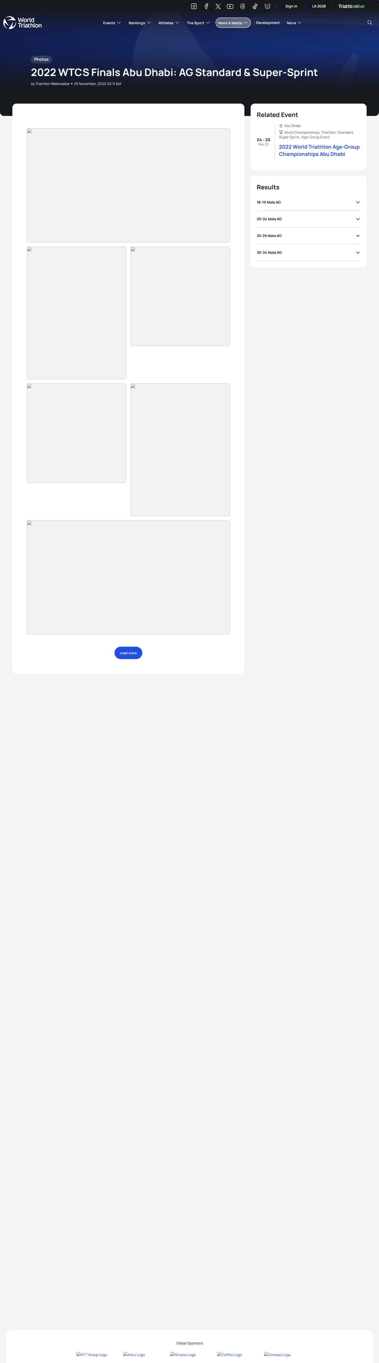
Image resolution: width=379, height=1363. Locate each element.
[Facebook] (206, 7)
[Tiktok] (255, 7)
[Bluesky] (267, 7)
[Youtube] (230, 6)
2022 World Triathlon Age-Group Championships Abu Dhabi (319, 150)
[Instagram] (194, 7)
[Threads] (243, 7)
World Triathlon (22, 22)
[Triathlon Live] (351, 6)
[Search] (370, 22)
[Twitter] (218, 6)
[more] (128, 185)
